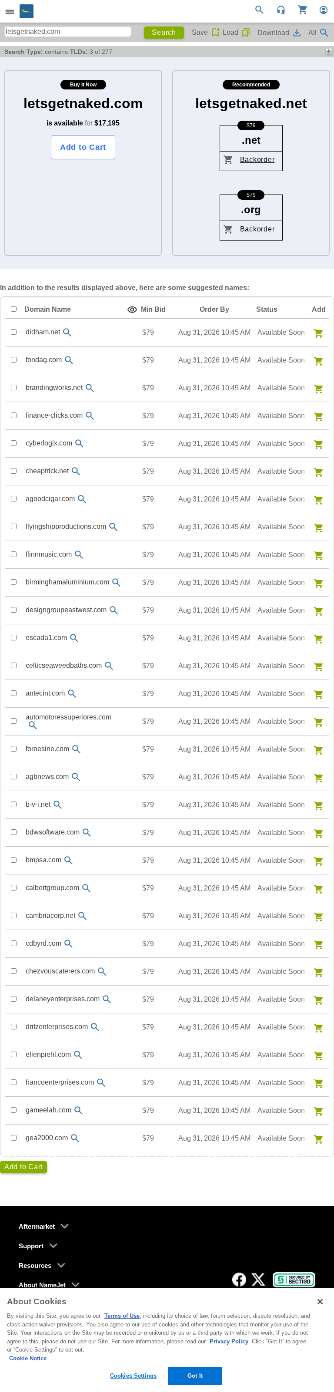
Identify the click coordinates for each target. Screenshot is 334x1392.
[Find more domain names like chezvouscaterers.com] (102, 971)
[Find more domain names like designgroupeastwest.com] (113, 610)
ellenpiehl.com (48, 1054)
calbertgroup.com (52, 887)
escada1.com (46, 637)
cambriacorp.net (50, 915)
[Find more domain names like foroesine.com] (76, 749)
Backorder (257, 159)
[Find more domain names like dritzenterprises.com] (95, 1027)
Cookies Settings (133, 1375)
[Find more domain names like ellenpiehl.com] (78, 1055)
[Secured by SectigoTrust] (294, 1279)
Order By (214, 309)
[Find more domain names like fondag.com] (69, 360)
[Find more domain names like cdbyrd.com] (68, 944)
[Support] (278, 9)
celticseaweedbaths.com (64, 665)
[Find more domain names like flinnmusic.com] (79, 555)
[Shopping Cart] (299, 9)
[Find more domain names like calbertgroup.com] (86, 888)
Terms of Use (122, 1316)
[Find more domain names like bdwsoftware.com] (86, 832)
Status (266, 309)
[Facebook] (239, 1279)
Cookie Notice (28, 1358)
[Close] (320, 1301)
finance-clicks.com (54, 415)
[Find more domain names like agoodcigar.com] (82, 499)
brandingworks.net (54, 387)
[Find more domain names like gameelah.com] (78, 1110)
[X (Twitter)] (258, 1279)
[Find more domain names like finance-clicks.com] (90, 416)
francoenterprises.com (60, 1082)
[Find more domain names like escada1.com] (74, 638)
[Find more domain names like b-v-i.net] (57, 805)
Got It (195, 1375)
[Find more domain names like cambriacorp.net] (82, 916)
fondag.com (44, 359)
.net (251, 140)
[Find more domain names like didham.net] (67, 332)
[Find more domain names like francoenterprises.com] (101, 1083)
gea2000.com (47, 1137)
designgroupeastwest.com (66, 610)
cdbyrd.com (43, 943)
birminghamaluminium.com (67, 582)
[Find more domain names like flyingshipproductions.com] (113, 527)
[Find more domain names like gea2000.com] (75, 1138)
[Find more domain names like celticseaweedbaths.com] (109, 666)
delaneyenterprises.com (63, 999)
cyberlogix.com (49, 443)
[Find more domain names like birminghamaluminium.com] (116, 582)
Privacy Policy (229, 1341)
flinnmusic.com (49, 554)
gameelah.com (48, 1110)
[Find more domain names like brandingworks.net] (90, 388)
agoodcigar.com (50, 498)
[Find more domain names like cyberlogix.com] (79, 443)
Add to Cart (83, 147)
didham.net (43, 332)
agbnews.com (47, 776)
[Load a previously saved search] (245, 32)
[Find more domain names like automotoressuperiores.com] (33, 725)
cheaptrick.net (47, 471)
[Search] (260, 9)
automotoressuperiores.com (68, 717)
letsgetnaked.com (83, 103)
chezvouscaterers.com (60, 971)
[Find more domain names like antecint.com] (72, 693)
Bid (153, 309)
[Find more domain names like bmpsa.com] (68, 860)
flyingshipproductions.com (66, 526)
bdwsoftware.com (53, 832)
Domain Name (47, 309)
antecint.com (45, 693)
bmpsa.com (43, 860)
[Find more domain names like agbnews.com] (76, 777)
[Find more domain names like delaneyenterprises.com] (106, 999)
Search (164, 32)
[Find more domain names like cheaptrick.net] (76, 471)
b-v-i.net (38, 804)
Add (319, 309)
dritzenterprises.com (57, 1026)
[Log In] (320, 9)
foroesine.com (47, 748)
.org (251, 209)
